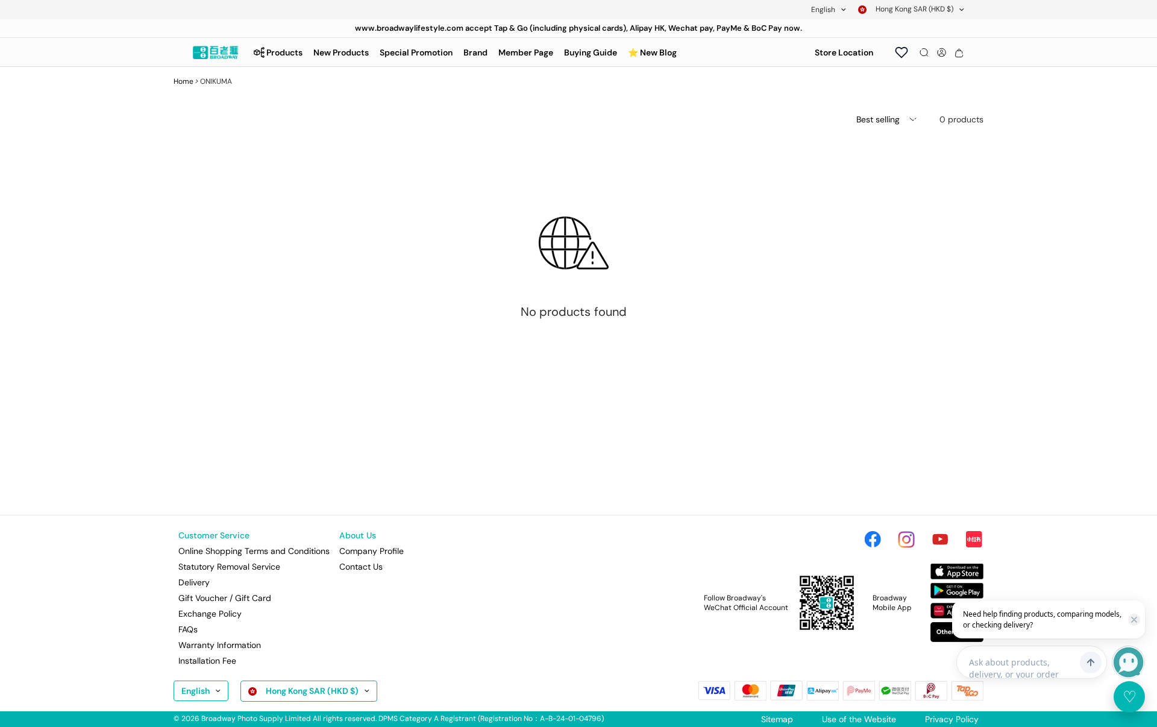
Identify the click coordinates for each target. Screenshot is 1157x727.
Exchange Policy (210, 613)
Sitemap (777, 719)
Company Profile (371, 551)
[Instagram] (906, 539)
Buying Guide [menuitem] (590, 52)
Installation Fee (207, 660)
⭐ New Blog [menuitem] (652, 52)
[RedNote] (973, 539)
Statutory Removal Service (229, 566)
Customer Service (213, 535)
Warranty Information (219, 645)
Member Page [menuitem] (525, 52)
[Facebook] (872, 539)
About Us (357, 535)
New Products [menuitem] (341, 52)
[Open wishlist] (901, 52)
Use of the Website (859, 719)
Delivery (194, 582)
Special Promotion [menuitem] (416, 52)
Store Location (844, 52)
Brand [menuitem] (475, 52)
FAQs (188, 629)
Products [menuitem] (284, 52)
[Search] (924, 52)
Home (183, 81)
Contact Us (361, 566)
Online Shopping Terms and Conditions (254, 551)
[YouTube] (940, 539)
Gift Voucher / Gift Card (224, 598)
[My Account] (941, 52)
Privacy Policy (952, 719)
